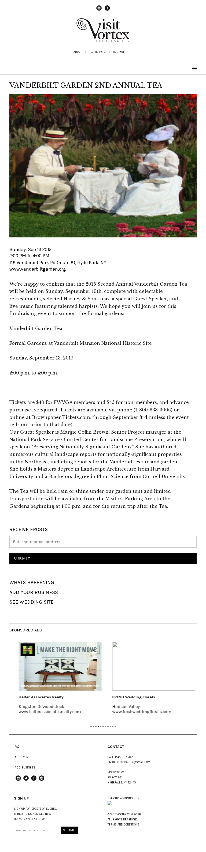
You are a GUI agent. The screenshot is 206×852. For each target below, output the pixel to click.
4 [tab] (98, 726)
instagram (99, 10)
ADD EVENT (22, 757)
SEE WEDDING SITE (31, 602)
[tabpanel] (56, 681)
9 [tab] (110, 726)
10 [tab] (112, 726)
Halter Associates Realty (37, 697)
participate (97, 52)
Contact (118, 52)
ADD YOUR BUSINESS (33, 592)
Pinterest (41, 780)
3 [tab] (96, 726)
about (77, 52)
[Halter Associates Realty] (56, 666)
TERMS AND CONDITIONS (123, 824)
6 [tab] (103, 726)
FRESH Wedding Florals (129, 697)
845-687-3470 (125, 757)
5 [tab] (100, 726)
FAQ (17, 746)
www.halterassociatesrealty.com (46, 711)
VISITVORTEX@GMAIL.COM (133, 762)
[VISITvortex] (103, 40)
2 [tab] (93, 726)
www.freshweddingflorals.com (137, 711)
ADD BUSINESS (25, 767)
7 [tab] (105, 726)
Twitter (26, 780)
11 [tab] (115, 726)
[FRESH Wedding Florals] (149, 666)
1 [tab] (91, 726)
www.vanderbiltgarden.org (37, 269)
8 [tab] (108, 726)
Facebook (107, 10)
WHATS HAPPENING (31, 582)
